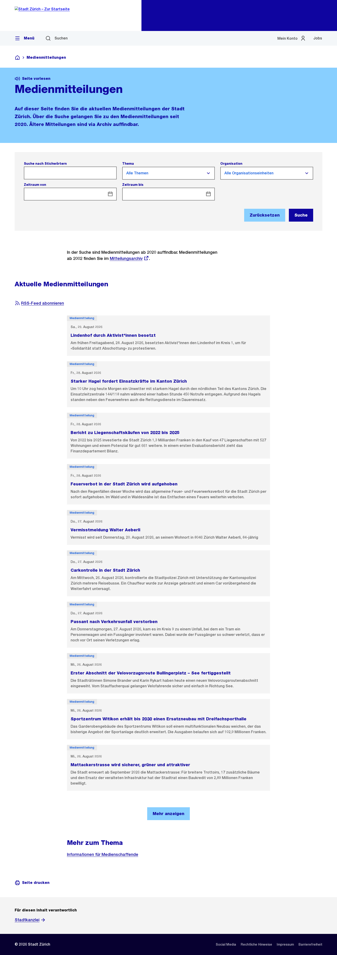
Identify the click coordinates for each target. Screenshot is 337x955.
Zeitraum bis (133, 185)
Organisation (231, 163)
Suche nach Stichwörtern (45, 163)
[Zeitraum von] (110, 194)
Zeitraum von (35, 185)
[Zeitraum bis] (208, 194)
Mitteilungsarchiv (126, 258)
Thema (128, 163)
